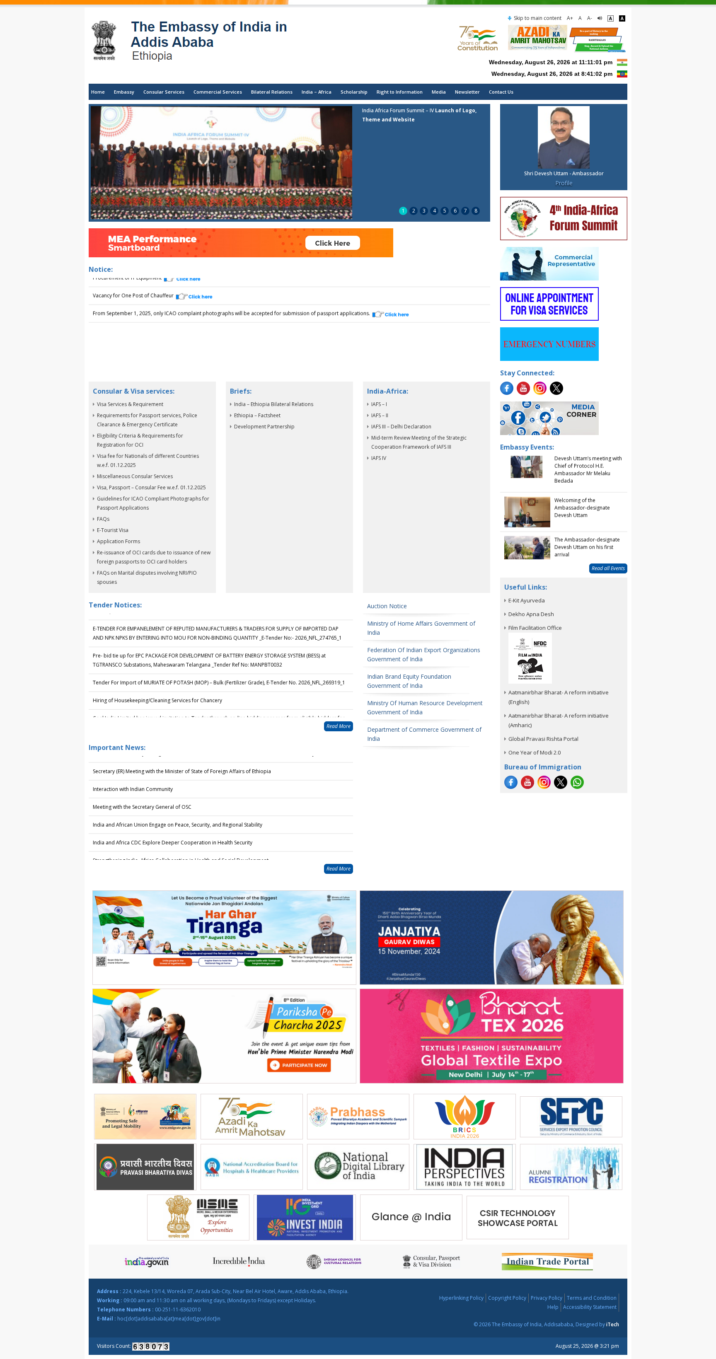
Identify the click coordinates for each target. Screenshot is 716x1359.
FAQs (103, 518)
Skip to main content (537, 18)
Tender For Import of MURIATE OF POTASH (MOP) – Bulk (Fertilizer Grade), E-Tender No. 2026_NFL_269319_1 (219, 665)
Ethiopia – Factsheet (257, 415)
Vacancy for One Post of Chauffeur (134, 291)
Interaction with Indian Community (133, 775)
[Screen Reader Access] (599, 18)
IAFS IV (378, 458)
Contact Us (501, 92)
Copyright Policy (507, 1297)
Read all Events (608, 568)
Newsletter (467, 92)
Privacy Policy (546, 1297)
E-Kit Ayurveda (526, 600)
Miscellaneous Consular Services (135, 476)
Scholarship (354, 92)
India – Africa (316, 92)
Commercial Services (218, 92)
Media (439, 92)
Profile (564, 183)
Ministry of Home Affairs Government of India (421, 627)
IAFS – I (379, 404)
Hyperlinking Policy (461, 1297)
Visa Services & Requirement (130, 404)
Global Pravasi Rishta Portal (543, 738)
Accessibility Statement (590, 1307)
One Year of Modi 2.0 (534, 752)
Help (553, 1307)
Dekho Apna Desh (531, 614)
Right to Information (400, 92)
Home (98, 92)
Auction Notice (387, 606)
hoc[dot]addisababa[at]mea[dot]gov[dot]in (168, 1318)
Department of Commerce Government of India (424, 733)
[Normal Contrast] (610, 18)
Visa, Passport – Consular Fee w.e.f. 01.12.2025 (151, 487)
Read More (339, 726)
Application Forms (118, 541)
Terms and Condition (592, 1297)
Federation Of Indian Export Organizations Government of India (423, 654)
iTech (612, 1324)
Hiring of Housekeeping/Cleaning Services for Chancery (157, 683)
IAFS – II (379, 415)
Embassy (124, 92)
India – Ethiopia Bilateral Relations (273, 404)
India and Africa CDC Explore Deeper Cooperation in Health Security (172, 829)
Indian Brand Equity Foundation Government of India (409, 680)
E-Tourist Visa (112, 530)
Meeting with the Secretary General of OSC (142, 793)
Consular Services (163, 92)
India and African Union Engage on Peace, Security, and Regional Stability (177, 811)
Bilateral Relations (272, 92)
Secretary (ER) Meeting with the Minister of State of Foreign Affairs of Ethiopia (182, 758)
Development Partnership (264, 426)
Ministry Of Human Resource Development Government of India (425, 707)
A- (589, 18)
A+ (570, 18)
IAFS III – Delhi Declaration (401, 426)
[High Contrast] (622, 18)
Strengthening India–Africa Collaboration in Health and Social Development (180, 847)
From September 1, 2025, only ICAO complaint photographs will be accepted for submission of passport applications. (232, 309)
